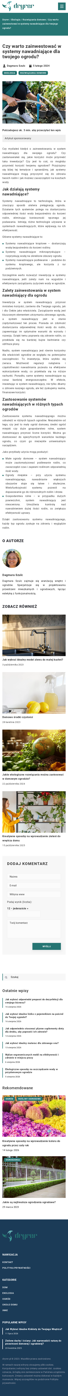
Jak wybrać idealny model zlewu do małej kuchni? (32, 659)
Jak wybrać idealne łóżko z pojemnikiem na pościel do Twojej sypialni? (34, 1016)
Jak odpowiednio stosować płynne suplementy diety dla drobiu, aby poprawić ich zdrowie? (34, 1030)
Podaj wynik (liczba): (19, 901)
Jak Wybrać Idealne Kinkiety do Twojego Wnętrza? (33, 1329)
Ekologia (9, 73)
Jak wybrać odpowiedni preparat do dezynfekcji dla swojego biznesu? (34, 1001)
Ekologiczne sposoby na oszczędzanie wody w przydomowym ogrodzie (31, 1071)
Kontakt (7, 1262)
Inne (5, 1310)
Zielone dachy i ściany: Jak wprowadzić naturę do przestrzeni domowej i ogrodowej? (33, 1342)
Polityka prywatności (16, 1268)
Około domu (9, 1304)
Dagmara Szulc (16, 65)
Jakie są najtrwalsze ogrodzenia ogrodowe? (29, 1202)
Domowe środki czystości (17, 717)
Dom (5, 1287)
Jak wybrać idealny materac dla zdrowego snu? (32, 1043)
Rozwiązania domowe (33, 73)
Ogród (6, 1298)
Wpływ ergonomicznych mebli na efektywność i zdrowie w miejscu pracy (32, 1056)
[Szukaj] (6, 977)
